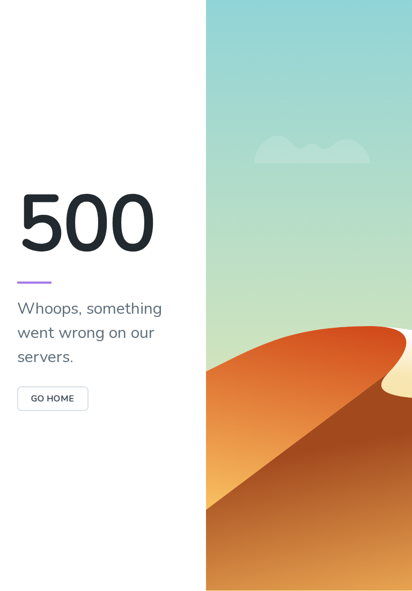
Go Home (53, 399)
